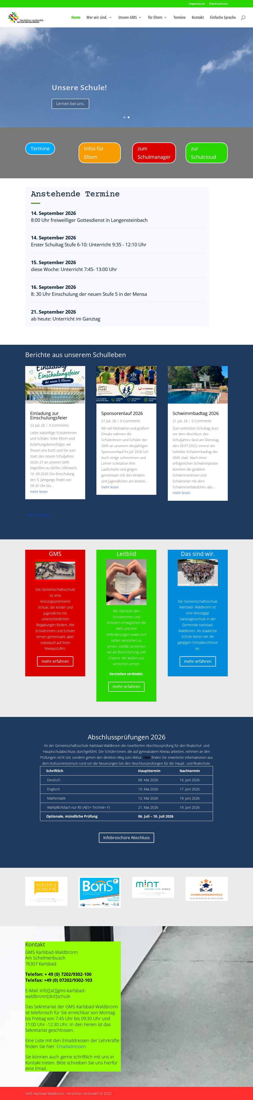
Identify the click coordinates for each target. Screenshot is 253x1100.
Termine (179, 18)
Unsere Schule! (79, 84)
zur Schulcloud (203, 152)
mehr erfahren (55, 661)
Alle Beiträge (41, 522)
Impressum (197, 4)
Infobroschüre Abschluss (126, 837)
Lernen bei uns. (70, 100)
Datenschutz (218, 4)
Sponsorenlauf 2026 (122, 413)
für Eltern (155, 18)
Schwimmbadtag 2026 (196, 413)
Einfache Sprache (223, 18)
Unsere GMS (127, 18)
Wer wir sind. (96, 18)
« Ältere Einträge (37, 514)
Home (75, 18)
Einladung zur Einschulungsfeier (48, 415)
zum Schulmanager (154, 152)
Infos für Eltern (94, 152)
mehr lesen (39, 491)
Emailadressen (71, 1046)
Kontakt (198, 18)
